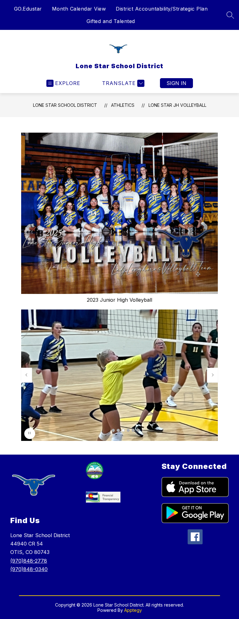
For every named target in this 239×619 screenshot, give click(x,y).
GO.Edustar (28, 9)
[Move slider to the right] (212, 375)
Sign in (176, 83)
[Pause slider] (29, 433)
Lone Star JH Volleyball (177, 105)
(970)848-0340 (29, 569)
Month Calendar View (79, 9)
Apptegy (133, 610)
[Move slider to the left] (26, 375)
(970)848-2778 (28, 561)
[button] (113, 430)
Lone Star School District (65, 105)
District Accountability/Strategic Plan (162, 9)
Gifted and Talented (111, 21)
